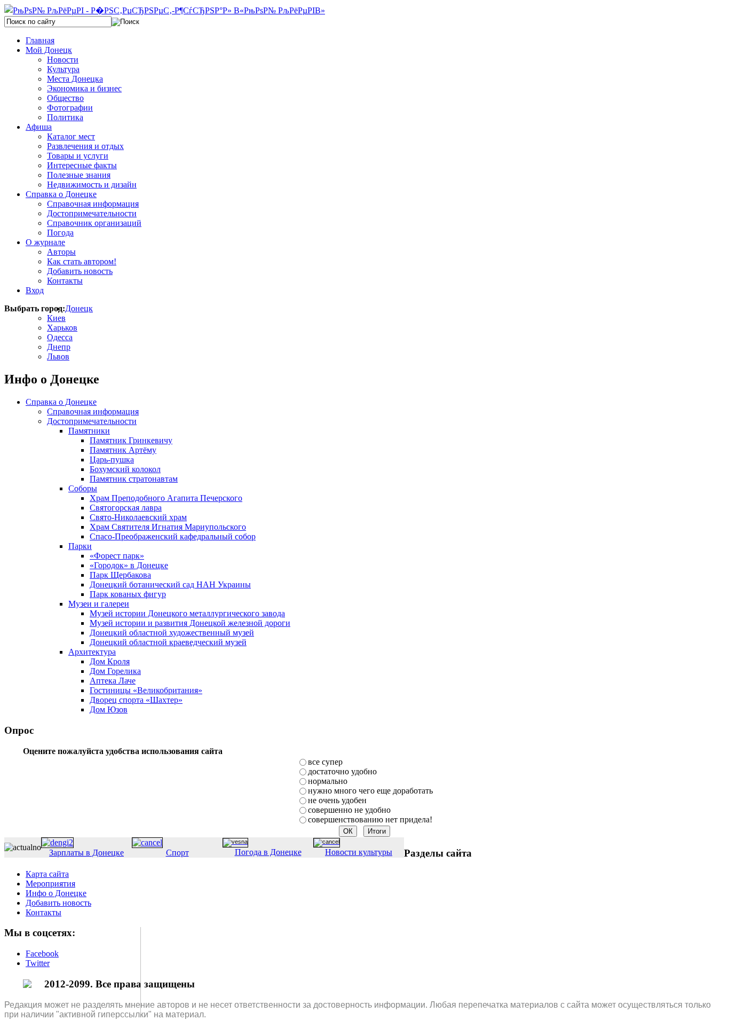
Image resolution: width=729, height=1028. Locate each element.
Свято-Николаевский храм (138, 517)
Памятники (89, 430)
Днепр (58, 346)
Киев (56, 318)
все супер (325, 761)
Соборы (82, 488)
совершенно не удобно (349, 809)
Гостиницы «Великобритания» (146, 690)
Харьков (62, 327)
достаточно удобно (342, 771)
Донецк (79, 308)
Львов (58, 356)
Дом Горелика (115, 671)
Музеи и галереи (98, 603)
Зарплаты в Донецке (86, 852)
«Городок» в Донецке (129, 565)
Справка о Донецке (61, 401)
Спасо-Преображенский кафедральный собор (173, 536)
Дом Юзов (109, 709)
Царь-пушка (112, 459)
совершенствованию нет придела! (370, 819)
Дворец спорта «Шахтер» (136, 699)
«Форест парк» (117, 555)
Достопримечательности (92, 421)
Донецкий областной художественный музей (172, 632)
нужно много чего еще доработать (370, 790)
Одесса (60, 337)
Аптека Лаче (113, 680)
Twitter (38, 963)
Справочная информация (93, 411)
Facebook (42, 953)
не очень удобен (337, 800)
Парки (80, 546)
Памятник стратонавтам (134, 478)
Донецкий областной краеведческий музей (168, 642)
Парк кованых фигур (128, 594)
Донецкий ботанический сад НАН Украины (170, 584)
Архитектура (92, 651)
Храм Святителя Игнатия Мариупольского (168, 526)
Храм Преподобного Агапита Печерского (166, 498)
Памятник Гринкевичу (131, 440)
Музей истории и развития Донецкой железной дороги (190, 622)
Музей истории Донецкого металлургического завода (187, 613)
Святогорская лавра (126, 507)
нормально (327, 781)
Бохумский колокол (125, 469)
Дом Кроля (110, 661)
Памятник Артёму (123, 449)
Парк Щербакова (120, 574)
